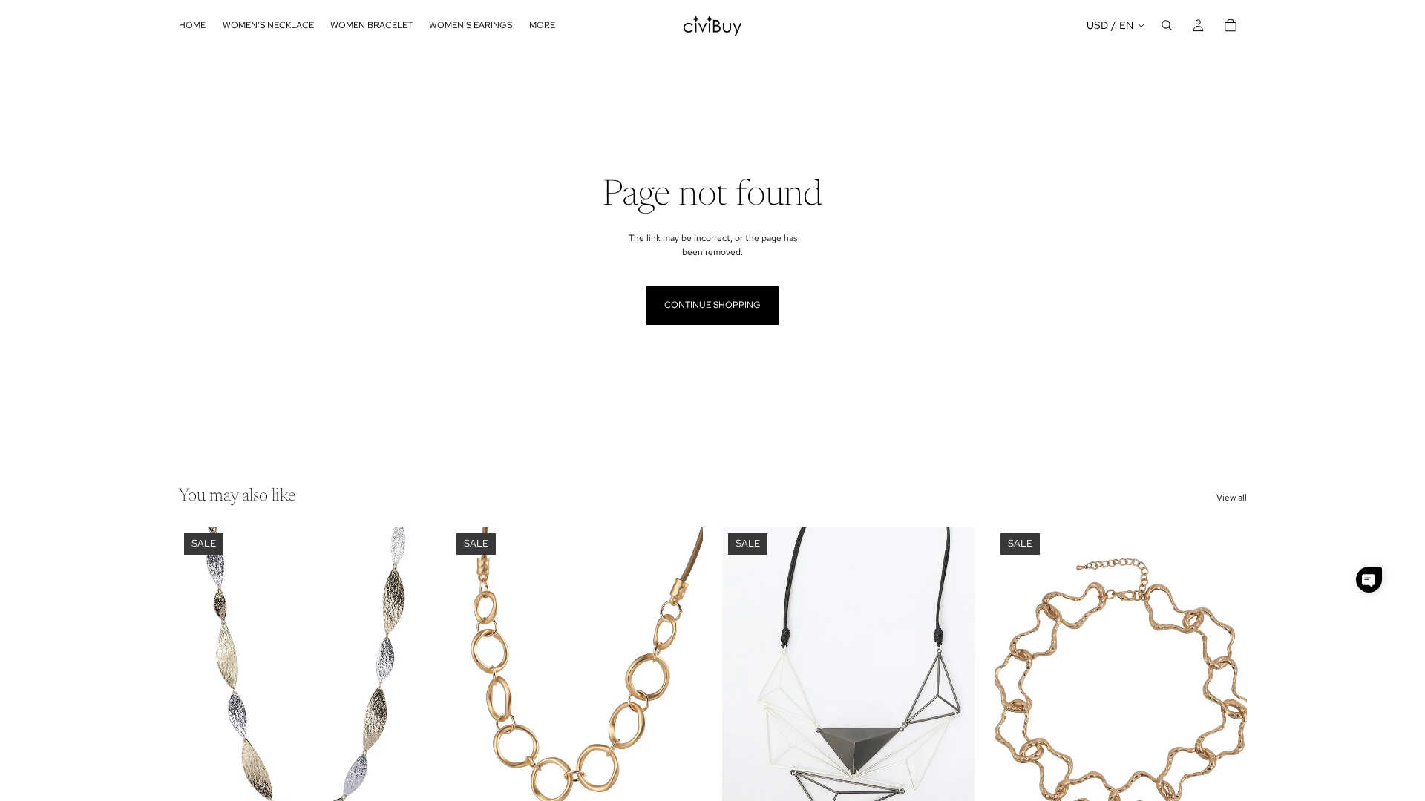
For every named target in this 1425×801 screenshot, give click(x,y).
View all (1231, 498)
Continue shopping (712, 305)
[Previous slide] (200, 685)
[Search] (1166, 25)
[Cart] (1230, 25)
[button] (1369, 580)
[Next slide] (409, 685)
